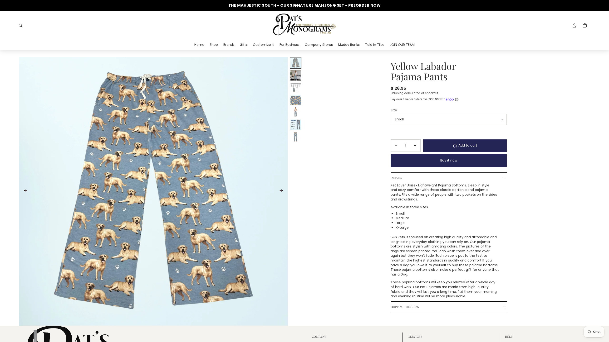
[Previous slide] (24, 191)
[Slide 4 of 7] (295, 100)
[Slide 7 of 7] (295, 137)
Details (396, 178)
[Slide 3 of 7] (295, 87)
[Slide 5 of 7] (295, 112)
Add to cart (467, 145)
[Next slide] (282, 191)
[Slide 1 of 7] (295, 63)
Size (394, 110)
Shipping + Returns (405, 307)
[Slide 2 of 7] (295, 75)
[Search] (20, 25)
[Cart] (585, 25)
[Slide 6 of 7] (295, 124)
